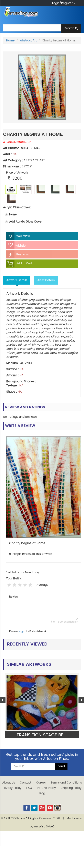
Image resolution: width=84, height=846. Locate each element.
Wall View (22, 236)
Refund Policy (46, 788)
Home (10, 40)
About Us (8, 782)
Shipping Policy (71, 788)
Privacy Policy (12, 788)
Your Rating (14, 579)
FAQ (29, 788)
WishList (20, 245)
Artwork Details (16, 280)
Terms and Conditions (66, 782)
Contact (25, 782)
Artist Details (46, 280)
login (22, 631)
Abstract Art (28, 40)
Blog (42, 793)
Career (41, 782)
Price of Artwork (17, 173)
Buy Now (22, 254)
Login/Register (62, 3)
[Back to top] (76, 832)
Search (69, 28)
